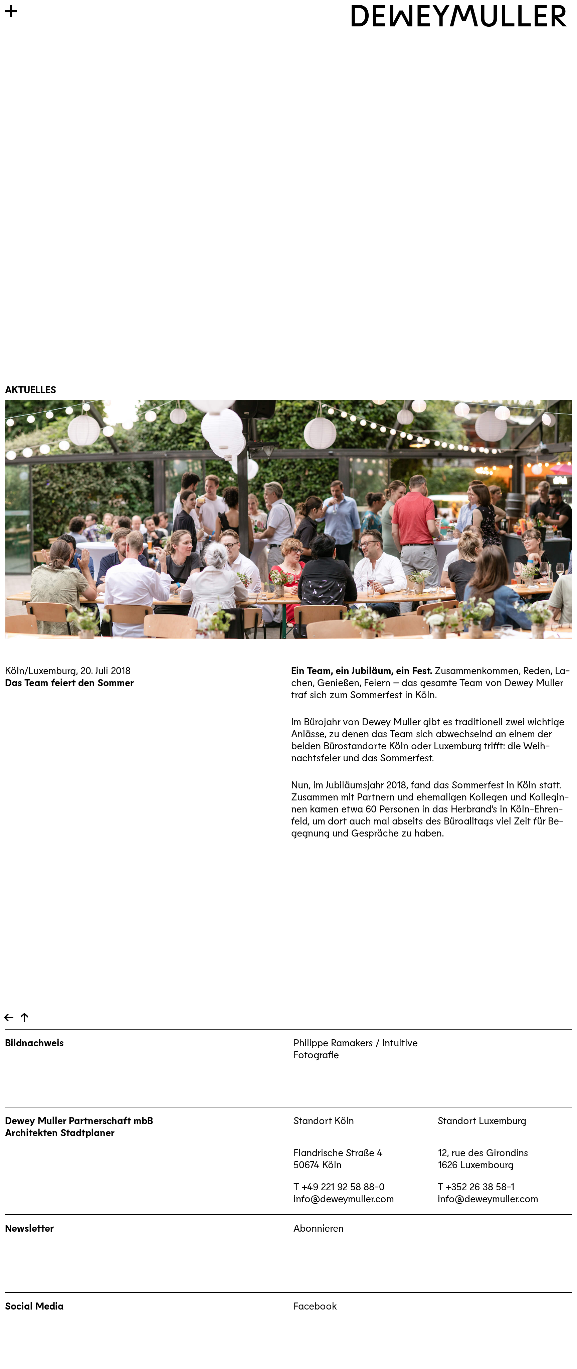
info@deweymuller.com (344, 1198)
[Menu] (11, 11)
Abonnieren (319, 1228)
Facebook (315, 1306)
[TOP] (8, 1017)
